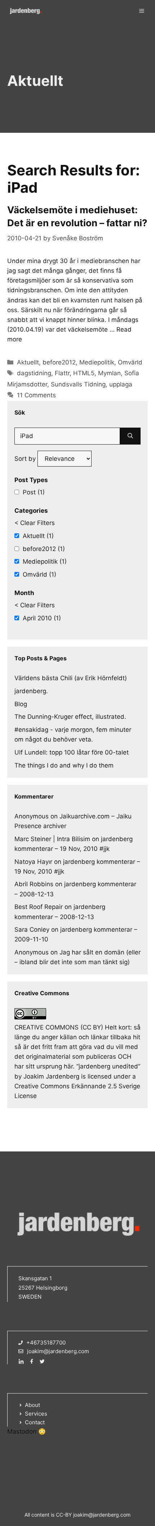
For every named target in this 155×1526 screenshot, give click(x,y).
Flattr (62, 373)
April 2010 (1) (42, 618)
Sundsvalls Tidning (78, 384)
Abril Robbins (33, 884)
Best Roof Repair (38, 906)
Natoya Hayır (33, 861)
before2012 (59, 362)
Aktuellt (28, 362)
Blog (20, 704)
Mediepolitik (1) (45, 561)
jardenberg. (31, 691)
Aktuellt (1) (38, 535)
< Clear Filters (34, 522)
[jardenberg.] (25, 11)
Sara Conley (31, 929)
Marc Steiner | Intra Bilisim (52, 839)
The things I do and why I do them (64, 765)
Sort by (25, 458)
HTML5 (83, 373)
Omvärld (130, 362)
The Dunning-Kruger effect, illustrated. (70, 716)
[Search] (130, 436)
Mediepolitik (96, 362)
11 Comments (36, 395)
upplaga (120, 384)
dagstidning (34, 373)
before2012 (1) (44, 548)
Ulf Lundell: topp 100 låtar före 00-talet (71, 752)
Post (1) (34, 492)
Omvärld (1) (39, 574)
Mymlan (109, 373)
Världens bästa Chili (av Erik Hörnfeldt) (70, 678)
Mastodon (21, 1431)
